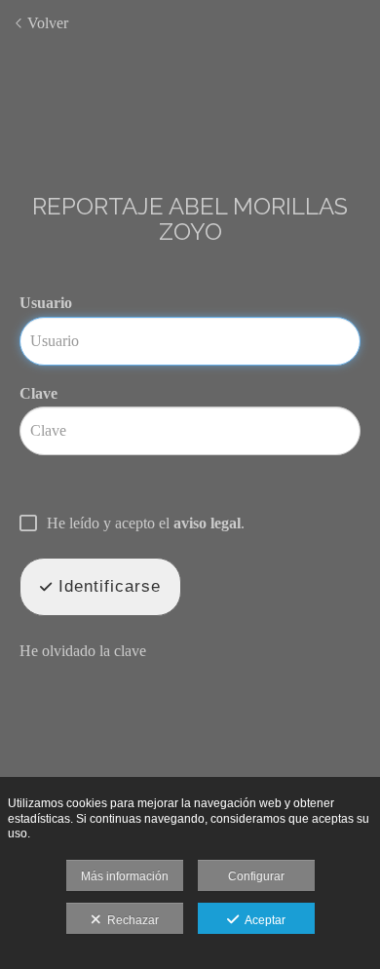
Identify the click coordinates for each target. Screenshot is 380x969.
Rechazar (130, 920)
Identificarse (107, 586)
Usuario (45, 302)
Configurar (256, 876)
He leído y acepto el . (146, 523)
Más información (125, 876)
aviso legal (207, 523)
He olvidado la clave (82, 650)
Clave (38, 393)
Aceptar (262, 920)
